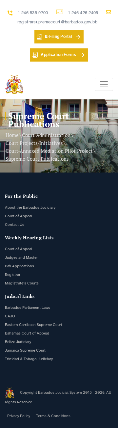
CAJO (10, 316)
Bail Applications (19, 266)
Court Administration (46, 135)
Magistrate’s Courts (22, 283)
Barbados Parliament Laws (27, 307)
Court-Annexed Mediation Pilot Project (49, 150)
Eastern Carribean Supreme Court (33, 324)
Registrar (12, 274)
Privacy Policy (18, 416)
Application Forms (58, 55)
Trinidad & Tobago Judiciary (29, 359)
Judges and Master (21, 257)
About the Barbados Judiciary (30, 207)
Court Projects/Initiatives (34, 143)
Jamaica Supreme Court (25, 350)
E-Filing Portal (58, 37)
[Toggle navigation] (104, 84)
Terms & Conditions (53, 416)
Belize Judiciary (18, 341)
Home (12, 135)
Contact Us (14, 224)
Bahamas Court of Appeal (27, 333)
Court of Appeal (18, 216)
